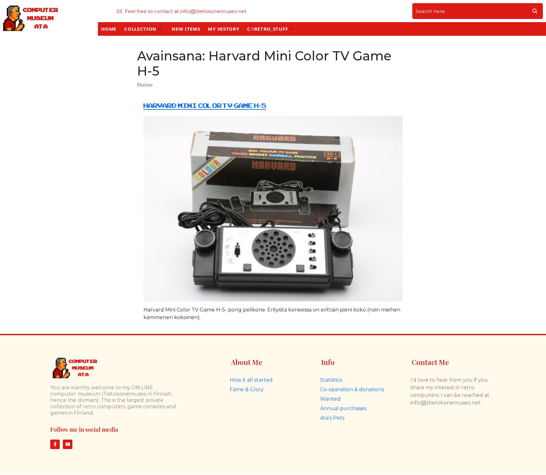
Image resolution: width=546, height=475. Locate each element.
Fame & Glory (247, 389)
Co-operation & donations (352, 389)
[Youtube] (67, 444)
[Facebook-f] (55, 444)
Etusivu (145, 85)
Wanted (330, 399)
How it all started (251, 380)
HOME (108, 29)
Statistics (331, 380)
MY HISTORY (223, 29)
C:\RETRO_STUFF (267, 29)
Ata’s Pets (332, 418)
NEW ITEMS (186, 29)
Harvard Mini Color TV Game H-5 (204, 105)
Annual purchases (343, 408)
